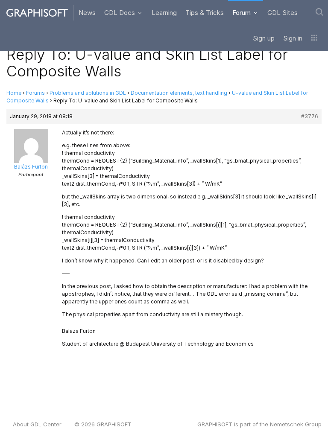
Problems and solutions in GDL (88, 93)
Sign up (264, 38)
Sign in (292, 38)
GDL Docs (120, 13)
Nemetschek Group (296, 424)
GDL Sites (282, 13)
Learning (164, 13)
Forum (242, 13)
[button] (314, 38)
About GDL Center (37, 424)
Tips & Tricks (204, 13)
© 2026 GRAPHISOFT (103, 424)
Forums (35, 93)
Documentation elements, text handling (179, 93)
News (87, 13)
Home (13, 93)
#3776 (309, 116)
